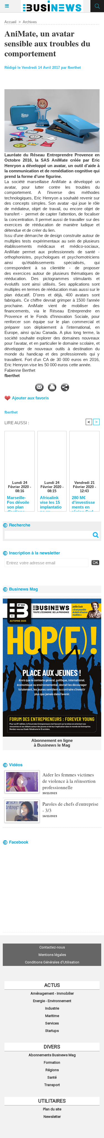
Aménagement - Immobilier (52, 993)
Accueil (10, 22)
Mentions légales (52, 955)
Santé (52, 1077)
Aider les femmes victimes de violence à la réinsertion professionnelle (69, 781)
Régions (52, 1070)
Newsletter (52, 1117)
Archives (30, 22)
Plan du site (52, 1109)
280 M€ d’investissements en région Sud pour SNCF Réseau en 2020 (83, 502)
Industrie (52, 1008)
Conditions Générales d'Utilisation (52, 962)
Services (52, 1023)
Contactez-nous (52, 947)
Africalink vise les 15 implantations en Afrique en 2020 (51, 502)
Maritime (52, 1016)
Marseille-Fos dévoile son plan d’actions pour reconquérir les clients (18, 502)
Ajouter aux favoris (30, 398)
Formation (52, 1062)
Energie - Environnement (52, 1001)
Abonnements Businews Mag (52, 1055)
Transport (52, 1085)
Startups (52, 1031)
